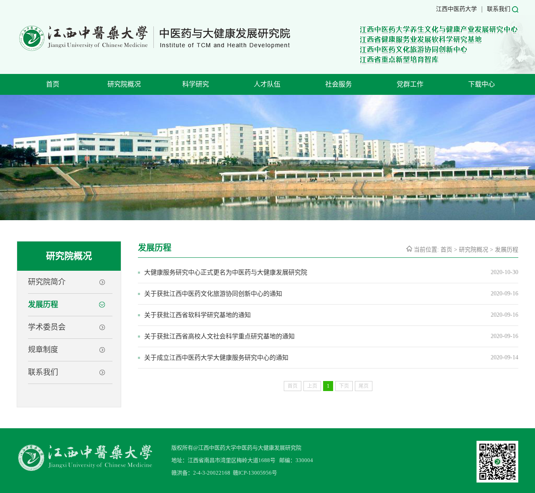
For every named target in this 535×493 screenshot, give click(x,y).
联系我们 (498, 9)
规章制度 (43, 350)
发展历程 (43, 304)
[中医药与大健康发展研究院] (154, 50)
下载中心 (481, 84)
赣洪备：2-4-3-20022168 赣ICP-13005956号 (224, 473)
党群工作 (410, 84)
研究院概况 (124, 84)
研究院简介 (47, 282)
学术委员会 (47, 327)
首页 (52, 84)
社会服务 (338, 84)
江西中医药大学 (456, 9)
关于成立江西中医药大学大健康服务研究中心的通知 (216, 357)
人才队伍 (267, 84)
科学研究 (195, 84)
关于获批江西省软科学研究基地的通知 (197, 315)
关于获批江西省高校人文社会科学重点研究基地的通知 (219, 336)
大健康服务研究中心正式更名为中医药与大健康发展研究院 (225, 272)
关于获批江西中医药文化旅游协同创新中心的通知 (213, 293)
